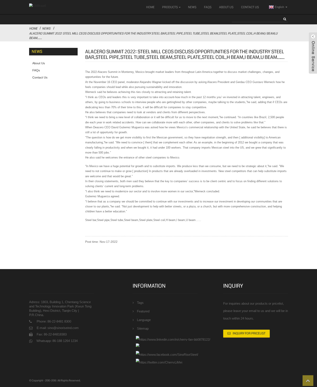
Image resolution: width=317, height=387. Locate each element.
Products (170, 7)
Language (144, 320)
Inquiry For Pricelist (249, 333)
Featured (143, 311)
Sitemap (143, 328)
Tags (140, 302)
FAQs (208, 7)
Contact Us (250, 7)
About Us (226, 7)
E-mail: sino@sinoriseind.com (58, 328)
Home (150, 7)
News (192, 7)
